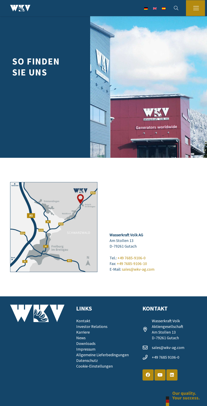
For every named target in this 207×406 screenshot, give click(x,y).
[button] (176, 8)
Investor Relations (91, 326)
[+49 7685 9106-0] (147, 357)
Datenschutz (87, 360)
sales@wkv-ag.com (138, 269)
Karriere (83, 332)
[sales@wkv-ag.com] (147, 347)
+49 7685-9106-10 (132, 263)
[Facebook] (148, 375)
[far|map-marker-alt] (147, 329)
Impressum (85, 349)
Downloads (85, 343)
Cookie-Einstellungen (94, 366)
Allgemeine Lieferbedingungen (102, 354)
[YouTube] (160, 375)
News (81, 337)
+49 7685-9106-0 (131, 257)
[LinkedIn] (171, 375)
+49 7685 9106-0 (165, 357)
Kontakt (83, 320)
